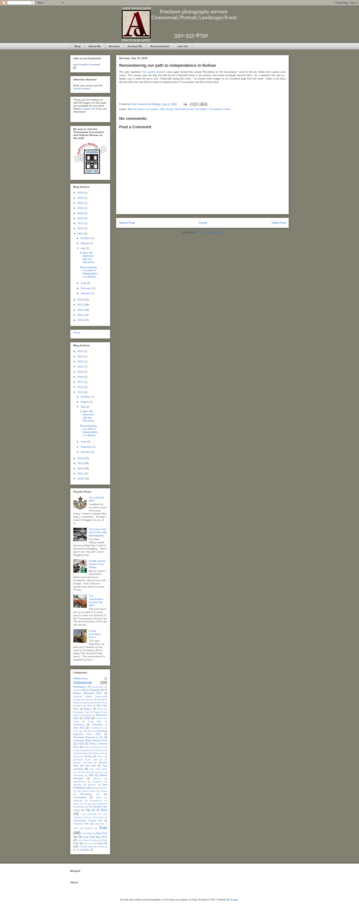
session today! (81, 88)
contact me (88, 108)
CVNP (86, 718)
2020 (80, 213)
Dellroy (101, 750)
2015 (80, 233)
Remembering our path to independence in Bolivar (89, 272)
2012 (80, 309)
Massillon (77, 785)
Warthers (89, 828)
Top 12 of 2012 (96, 810)
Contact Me (135, 46)
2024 (80, 192)
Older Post (279, 222)
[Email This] (192, 104)
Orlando (103, 791)
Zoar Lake (88, 843)
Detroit (76, 756)
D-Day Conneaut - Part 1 (95, 634)
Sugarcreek (101, 804)
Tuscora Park (81, 823)
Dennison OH (98, 753)
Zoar (103, 827)
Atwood (100, 699)
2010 (80, 319)
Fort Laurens (152, 109)
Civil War (87, 731)
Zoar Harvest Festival (88, 840)
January (86, 293)
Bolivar (87, 709)
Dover (100, 756)
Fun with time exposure (93, 772)
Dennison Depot (80, 753)
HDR (91, 775)
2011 (80, 314)
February (86, 288)
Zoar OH (102, 843)
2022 (80, 202)
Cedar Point (94, 721)
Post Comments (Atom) (210, 232)
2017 (80, 223)
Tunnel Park (98, 817)
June (84, 282)
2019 (80, 218)
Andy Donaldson (140, 104)
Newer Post (127, 222)
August (85, 243)
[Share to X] (199, 104)
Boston (100, 709)
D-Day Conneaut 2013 (93, 747)
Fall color (90, 765)
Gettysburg (78, 775)
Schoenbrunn (96, 800)
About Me (94, 46)
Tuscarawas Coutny (220, 109)
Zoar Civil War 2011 (95, 836)
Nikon (93, 788)
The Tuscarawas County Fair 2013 (96, 600)
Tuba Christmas (89, 814)
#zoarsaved (97, 687)
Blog (77, 46)
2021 (80, 207)
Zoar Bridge (87, 833)
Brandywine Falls (81, 712)
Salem (98, 797)
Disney (88, 756)
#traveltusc (79, 686)
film (74, 850)
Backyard (77, 702)
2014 (80, 299)
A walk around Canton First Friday (97, 564)
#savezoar (82, 682)
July (83, 248)
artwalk (100, 846)
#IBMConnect (80, 678)
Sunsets (80, 807)
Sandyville (77, 800)
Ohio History (166, 109)
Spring (76, 804)
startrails (84, 849)
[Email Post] (185, 104)
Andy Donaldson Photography (86, 64)
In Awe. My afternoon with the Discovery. (87, 257)
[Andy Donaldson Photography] (74, 67)
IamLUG (97, 778)
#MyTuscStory (135, 109)
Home (203, 222)
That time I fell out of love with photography (98, 532)
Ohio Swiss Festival (86, 791)
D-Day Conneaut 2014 (83, 750)
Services (114, 46)
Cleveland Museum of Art (88, 737)
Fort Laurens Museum (154, 72)
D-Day (80, 743)
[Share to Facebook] (202, 104)
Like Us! (183, 46)
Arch (91, 699)
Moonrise (92, 785)
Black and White (84, 705)
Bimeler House (100, 702)
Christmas (78, 724)
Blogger (234, 899)
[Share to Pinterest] (206, 104)
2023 (80, 197)
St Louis (88, 804)
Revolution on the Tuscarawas (191, 109)
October (86, 238)
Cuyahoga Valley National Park (90, 740)
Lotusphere (97, 782)
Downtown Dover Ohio (85, 760)
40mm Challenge (91, 690)
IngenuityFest (79, 782)
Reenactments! (160, 46)
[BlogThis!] (195, 104)
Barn (88, 702)
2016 (80, 228)
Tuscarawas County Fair (87, 820)
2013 (80, 304)
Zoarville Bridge (86, 846)
